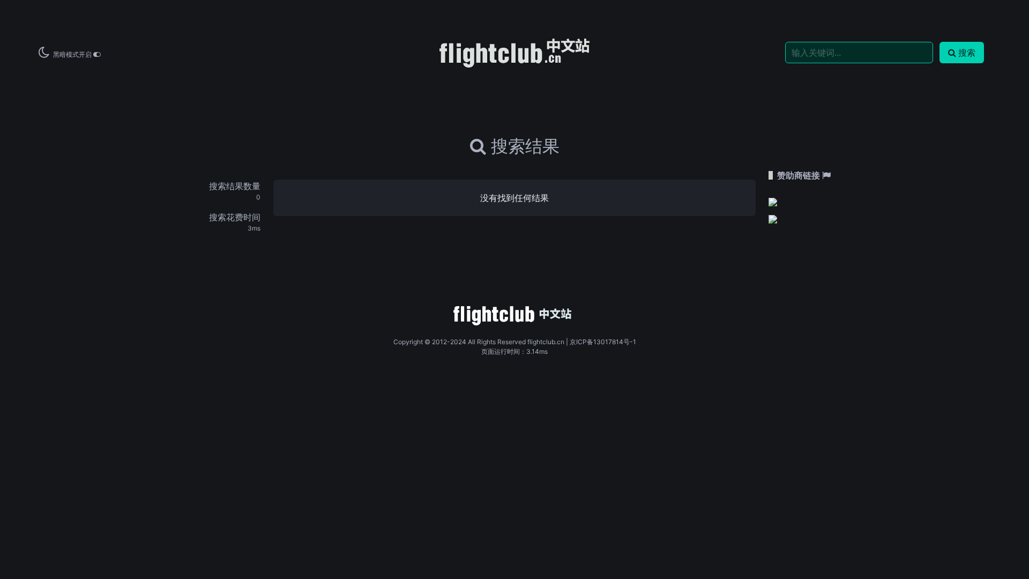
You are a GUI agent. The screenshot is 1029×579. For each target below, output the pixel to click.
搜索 (966, 52)
